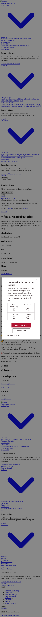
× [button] (37, 279)
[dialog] (21, 308)
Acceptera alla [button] (21, 325)
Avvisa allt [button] (21, 331)
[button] (14, 336)
